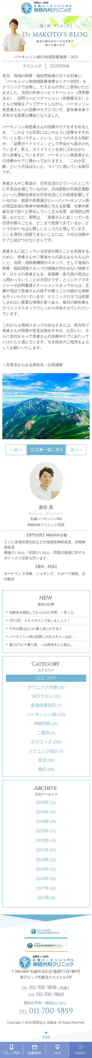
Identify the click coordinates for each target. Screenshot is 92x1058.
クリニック (46, 741)
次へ (75, 450)
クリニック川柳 (46, 687)
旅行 (46, 769)
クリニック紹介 (46, 751)
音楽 (46, 760)
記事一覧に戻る (49, 450)
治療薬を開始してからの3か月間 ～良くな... (42, 612)
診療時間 (34, 1053)
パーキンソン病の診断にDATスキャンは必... (42, 637)
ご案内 (46, 732)
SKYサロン (46, 696)
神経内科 (46, 723)
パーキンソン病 (46, 714)
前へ (18, 450)
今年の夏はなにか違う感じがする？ (35, 628)
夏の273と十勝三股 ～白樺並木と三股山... (41, 645)
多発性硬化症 (46, 705)
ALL (46, 678)
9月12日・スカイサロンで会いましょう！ (39, 620)
